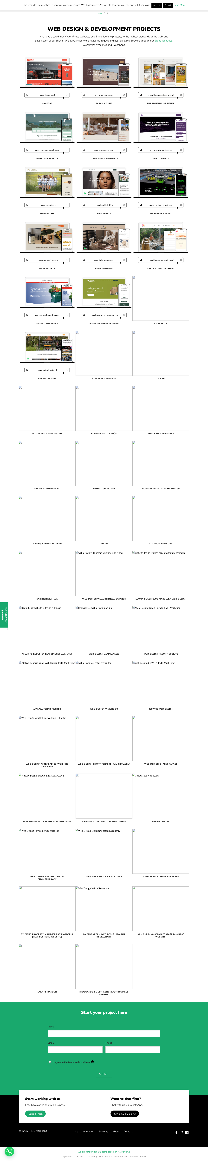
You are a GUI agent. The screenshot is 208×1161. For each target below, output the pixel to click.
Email (51, 1042)
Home (99, 13)
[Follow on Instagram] (181, 1133)
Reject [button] (168, 5)
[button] (9, 1151)
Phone (108, 1042)
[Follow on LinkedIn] (186, 1133)
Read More (179, 5)
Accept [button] (156, 5)
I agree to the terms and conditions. (73, 1062)
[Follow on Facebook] (176, 1133)
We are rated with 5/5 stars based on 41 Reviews (104, 1151)
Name (51, 1026)
